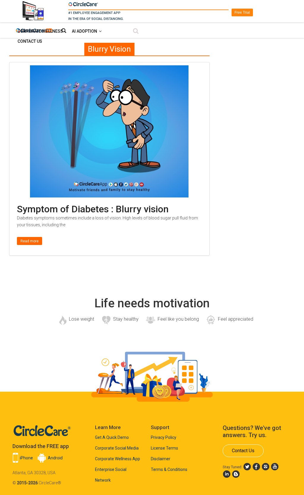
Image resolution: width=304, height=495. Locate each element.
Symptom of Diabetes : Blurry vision (93, 209)
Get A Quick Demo (112, 437)
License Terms (164, 448)
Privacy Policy (163, 437)
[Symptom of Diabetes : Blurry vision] (109, 69)
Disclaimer (160, 458)
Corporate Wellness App (117, 458)
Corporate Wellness (40, 31)
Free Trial (242, 12)
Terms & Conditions (169, 469)
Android (55, 458)
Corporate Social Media (117, 448)
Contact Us (30, 41)
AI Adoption (84, 31)
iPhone (26, 458)
